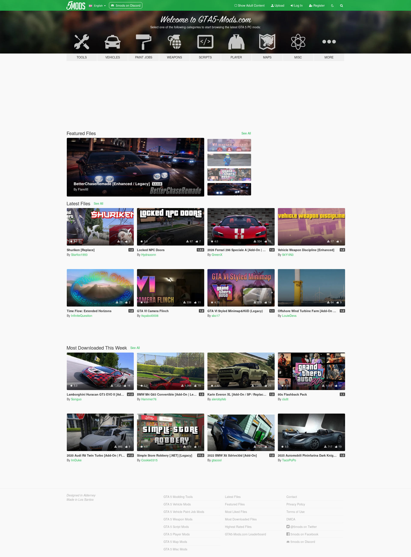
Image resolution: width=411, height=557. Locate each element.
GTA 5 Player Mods (177, 534)
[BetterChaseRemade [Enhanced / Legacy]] (229, 189)
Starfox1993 (79, 254)
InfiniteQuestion (81, 315)
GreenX (217, 254)
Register (319, 5)
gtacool (217, 460)
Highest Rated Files (238, 526)
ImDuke (76, 460)
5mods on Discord (302, 541)
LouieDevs (289, 315)
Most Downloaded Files (241, 519)
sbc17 (216, 315)
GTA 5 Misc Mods (175, 549)
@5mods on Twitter (303, 526)
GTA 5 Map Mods (175, 541)
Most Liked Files (236, 511)
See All (246, 133)
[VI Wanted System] (229, 145)
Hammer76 (148, 399)
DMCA (290, 519)
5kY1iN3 (287, 254)
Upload (279, 5)
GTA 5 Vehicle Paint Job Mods (184, 511)
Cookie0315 (149, 460)
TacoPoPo (289, 460)
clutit (285, 399)
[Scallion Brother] (229, 160)
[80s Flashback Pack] (229, 174)
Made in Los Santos (80, 499)
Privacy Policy (295, 504)
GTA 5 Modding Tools (178, 496)
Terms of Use (295, 511)
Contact (291, 496)
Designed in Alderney (81, 495)
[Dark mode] (332, 5)
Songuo (76, 399)
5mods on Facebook (304, 534)
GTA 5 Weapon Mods (178, 519)
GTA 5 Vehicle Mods (177, 504)
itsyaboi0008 (149, 315)
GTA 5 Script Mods (176, 526)
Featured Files (235, 504)
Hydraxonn (148, 254)
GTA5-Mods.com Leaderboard (245, 534)
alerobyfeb (219, 399)
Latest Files (233, 496)
